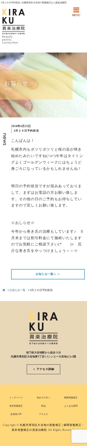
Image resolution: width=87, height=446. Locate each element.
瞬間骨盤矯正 (71, 397)
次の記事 (77, 261)
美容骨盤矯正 (16, 406)
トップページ (16, 397)
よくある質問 (71, 406)
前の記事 (18, 261)
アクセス (43, 414)
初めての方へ (43, 397)
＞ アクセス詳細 (43, 369)
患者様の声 (16, 414)
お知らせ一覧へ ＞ (48, 274)
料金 (43, 406)
